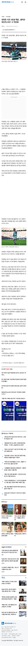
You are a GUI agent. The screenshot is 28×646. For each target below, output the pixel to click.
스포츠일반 (8, 16)
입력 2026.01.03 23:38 (11, 26)
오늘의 (7, 547)
